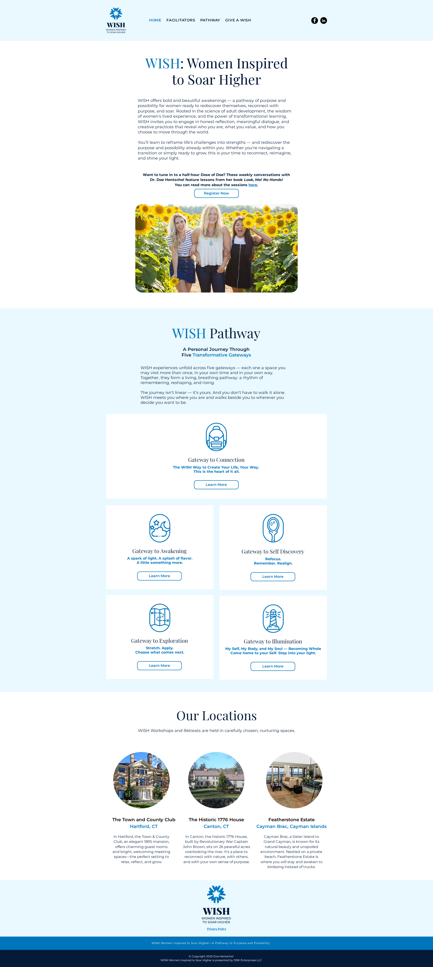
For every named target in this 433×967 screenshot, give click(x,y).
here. (253, 185)
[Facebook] (314, 20)
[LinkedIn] (323, 20)
